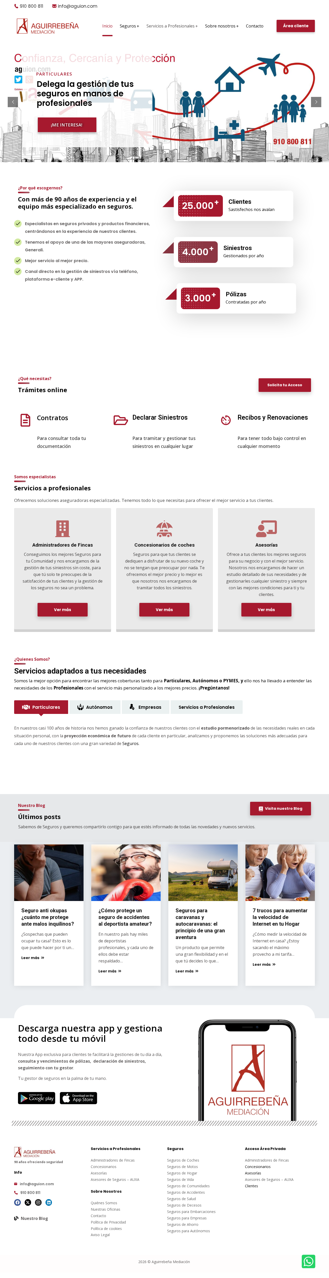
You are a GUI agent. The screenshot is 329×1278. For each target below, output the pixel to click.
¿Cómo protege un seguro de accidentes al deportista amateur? (125, 917)
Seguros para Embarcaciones (191, 1211)
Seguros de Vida (180, 1179)
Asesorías (99, 1173)
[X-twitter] (28, 1202)
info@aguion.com (77, 6)
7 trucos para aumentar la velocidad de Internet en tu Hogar (280, 917)
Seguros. (130, 743)
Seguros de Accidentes (186, 1192)
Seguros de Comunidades (188, 1185)
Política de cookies (106, 1228)
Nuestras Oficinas (105, 1209)
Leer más (30, 957)
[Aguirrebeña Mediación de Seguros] (47, 26)
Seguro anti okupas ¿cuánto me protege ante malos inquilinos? (47, 917)
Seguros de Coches (183, 1160)
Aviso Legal (100, 1234)
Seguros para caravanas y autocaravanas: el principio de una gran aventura (200, 923)
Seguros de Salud (181, 1198)
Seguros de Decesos (184, 1205)
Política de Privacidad (108, 1222)
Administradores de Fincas (113, 1160)
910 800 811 (31, 6)
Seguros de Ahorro (182, 1224)
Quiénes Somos (104, 1202)
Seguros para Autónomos (188, 1230)
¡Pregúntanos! (214, 688)
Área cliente (295, 26)
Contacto (98, 1215)
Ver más (62, 609)
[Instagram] (38, 1202)
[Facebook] (17, 1202)
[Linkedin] (48, 1202)
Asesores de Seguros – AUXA (115, 1179)
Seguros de (177, 1166)
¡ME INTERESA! (66, 125)
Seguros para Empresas (187, 1218)
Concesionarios (103, 1166)
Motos (192, 1166)
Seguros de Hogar (182, 1173)
